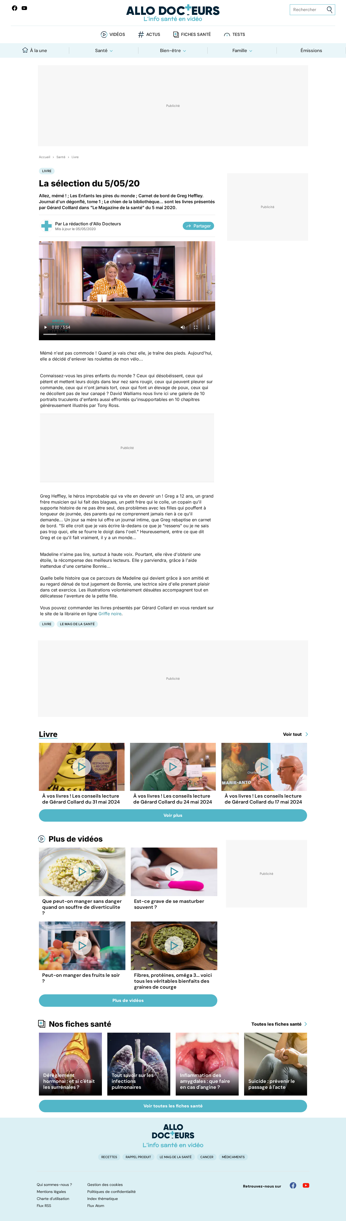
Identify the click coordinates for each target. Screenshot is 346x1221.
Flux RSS (44, 1205)
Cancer (206, 1157)
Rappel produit (138, 1157)
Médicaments (233, 1157)
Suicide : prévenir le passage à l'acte (271, 1084)
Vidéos (117, 34)
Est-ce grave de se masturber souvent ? (169, 904)
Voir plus (173, 815)
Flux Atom (95, 1205)
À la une (38, 50)
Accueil (44, 157)
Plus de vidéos (76, 839)
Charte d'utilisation (53, 1198)
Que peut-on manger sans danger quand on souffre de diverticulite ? (82, 907)
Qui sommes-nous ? (54, 1184)
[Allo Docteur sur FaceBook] (14, 8)
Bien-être (170, 50)
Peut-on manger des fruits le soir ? (81, 978)
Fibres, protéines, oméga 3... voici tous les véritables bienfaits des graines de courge (173, 981)
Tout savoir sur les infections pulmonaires (133, 1081)
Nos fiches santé (80, 1024)
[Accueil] (173, 1135)
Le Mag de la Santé (77, 624)
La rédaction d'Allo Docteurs (92, 223)
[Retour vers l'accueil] (173, 12)
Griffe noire (109, 613)
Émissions (311, 50)
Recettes (109, 1157)
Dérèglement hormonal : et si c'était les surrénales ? (69, 1081)
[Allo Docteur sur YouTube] (306, 1185)
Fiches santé (196, 34)
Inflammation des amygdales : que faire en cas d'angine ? (205, 1081)
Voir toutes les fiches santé (173, 1106)
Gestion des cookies (105, 1184)
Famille (239, 50)
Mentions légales (51, 1191)
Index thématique (102, 1198)
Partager (202, 226)
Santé (101, 50)
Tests (238, 34)
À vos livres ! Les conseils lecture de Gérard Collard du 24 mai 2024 (172, 799)
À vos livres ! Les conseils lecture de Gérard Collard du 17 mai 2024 (263, 799)
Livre (75, 157)
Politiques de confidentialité (111, 1191)
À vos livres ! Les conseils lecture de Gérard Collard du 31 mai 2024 (81, 799)
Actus (153, 34)
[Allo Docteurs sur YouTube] (24, 8)
